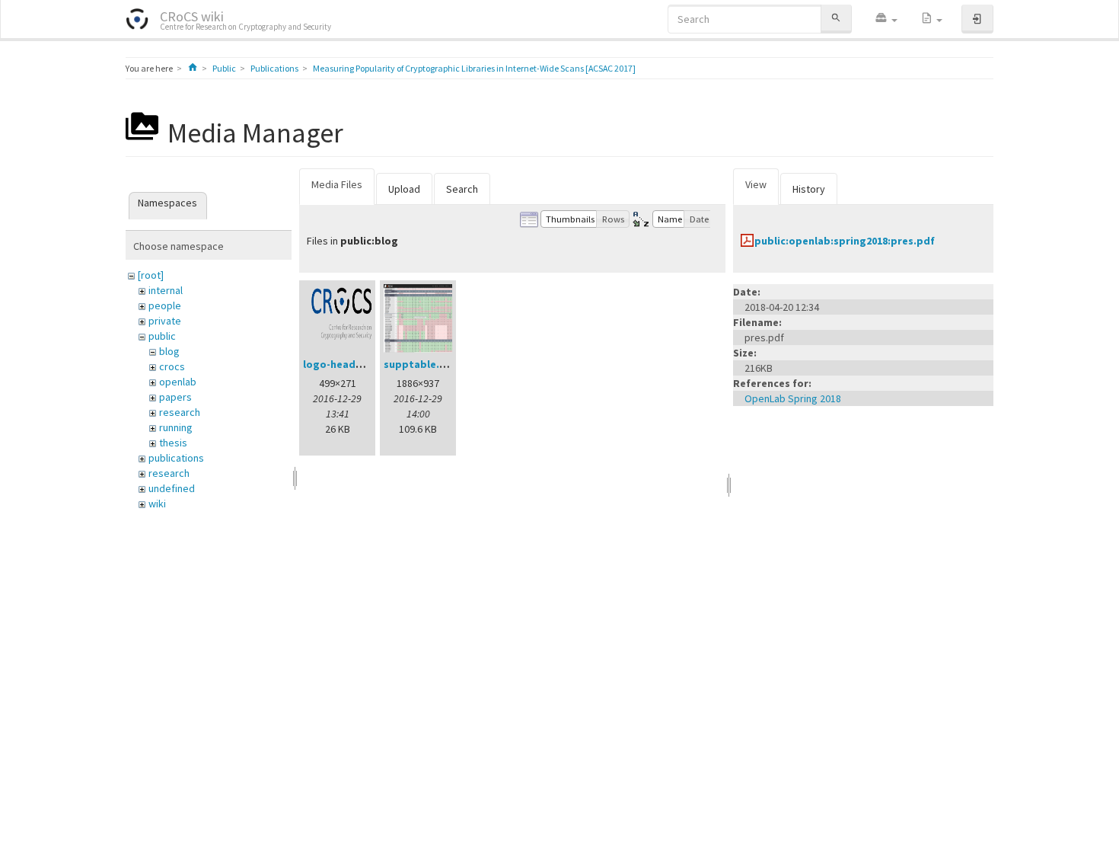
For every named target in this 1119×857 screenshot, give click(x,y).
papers (175, 397)
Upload (404, 189)
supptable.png (421, 364)
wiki (157, 503)
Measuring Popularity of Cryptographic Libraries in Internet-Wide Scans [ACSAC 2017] (474, 68)
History (808, 189)
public (162, 336)
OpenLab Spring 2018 (792, 398)
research (179, 412)
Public (224, 68)
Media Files (336, 184)
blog (169, 351)
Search (462, 189)
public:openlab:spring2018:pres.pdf (844, 241)
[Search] (836, 19)
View (756, 184)
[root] (151, 275)
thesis (173, 442)
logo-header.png (345, 364)
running (176, 427)
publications (176, 458)
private (164, 321)
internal (165, 290)
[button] (886, 19)
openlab (177, 382)
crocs (172, 366)
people (164, 305)
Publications (274, 68)
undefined (171, 488)
